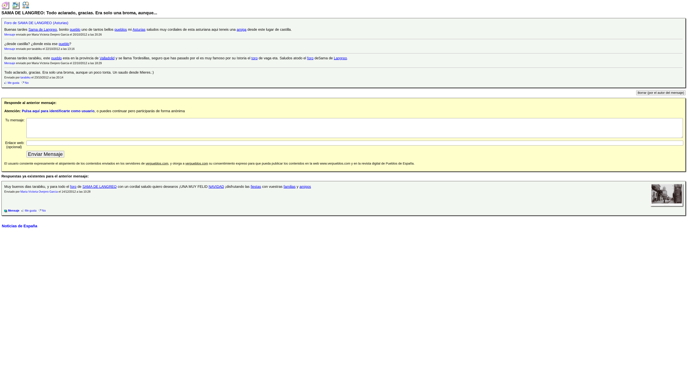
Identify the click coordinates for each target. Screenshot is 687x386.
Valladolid (107, 58)
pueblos (120, 29)
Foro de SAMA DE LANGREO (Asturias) (36, 23)
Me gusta (13, 82)
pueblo (75, 29)
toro (254, 58)
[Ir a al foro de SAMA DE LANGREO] (25, 5)
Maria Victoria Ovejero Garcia (39, 191)
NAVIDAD (216, 187)
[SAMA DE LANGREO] (5, 5)
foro (310, 58)
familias (290, 187)
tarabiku (25, 77)
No (26, 82)
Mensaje (9, 34)
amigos (305, 187)
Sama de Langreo (42, 29)
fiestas (256, 187)
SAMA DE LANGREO (99, 187)
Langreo (340, 58)
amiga (241, 29)
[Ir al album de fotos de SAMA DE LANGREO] (15, 5)
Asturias (139, 29)
